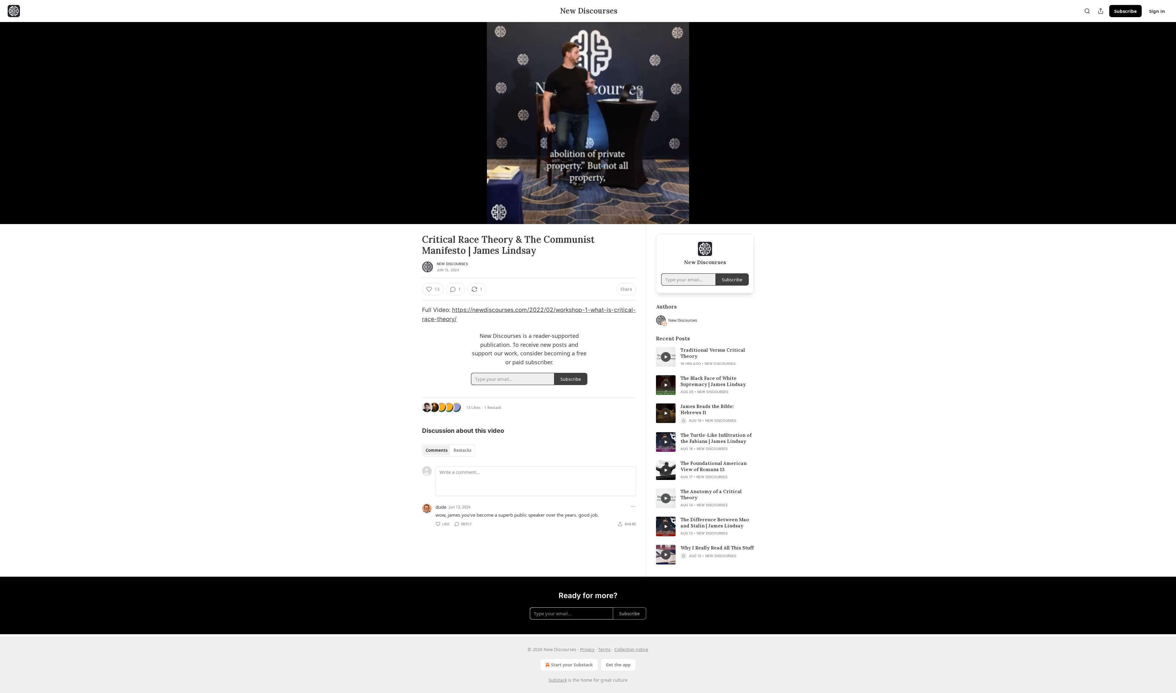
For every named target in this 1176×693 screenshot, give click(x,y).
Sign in (1157, 11)
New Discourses (452, 264)
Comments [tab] (436, 450)
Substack (557, 680)
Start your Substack (572, 665)
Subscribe (1125, 11)
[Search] (1087, 11)
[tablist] (448, 450)
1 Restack (492, 407)
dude (440, 507)
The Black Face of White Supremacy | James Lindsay (713, 381)
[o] (666, 357)
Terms (604, 649)
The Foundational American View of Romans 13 (713, 466)
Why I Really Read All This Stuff (717, 548)
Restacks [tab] (462, 450)
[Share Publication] (1101, 11)
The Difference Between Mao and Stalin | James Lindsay (714, 523)
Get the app (618, 665)
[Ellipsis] (633, 506)
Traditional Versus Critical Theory (712, 353)
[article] (705, 357)
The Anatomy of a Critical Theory (711, 494)
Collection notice (631, 649)
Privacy (587, 649)
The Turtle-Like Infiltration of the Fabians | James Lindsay (716, 438)
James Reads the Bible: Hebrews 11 (707, 409)
